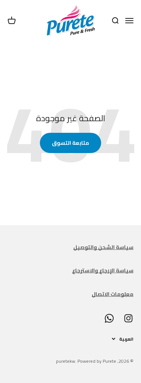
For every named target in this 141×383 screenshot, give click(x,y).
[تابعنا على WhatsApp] (109, 318)
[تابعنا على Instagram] (128, 318)
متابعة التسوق (70, 143)
